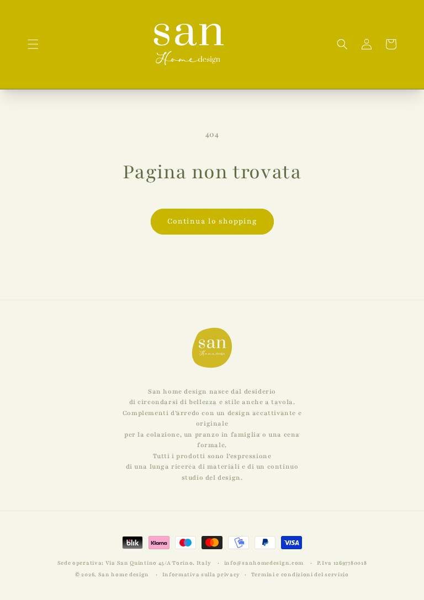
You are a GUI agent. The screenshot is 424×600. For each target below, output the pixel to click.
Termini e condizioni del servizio (300, 574)
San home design (124, 574)
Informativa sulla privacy (201, 574)
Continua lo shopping (212, 221)
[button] (33, 44)
